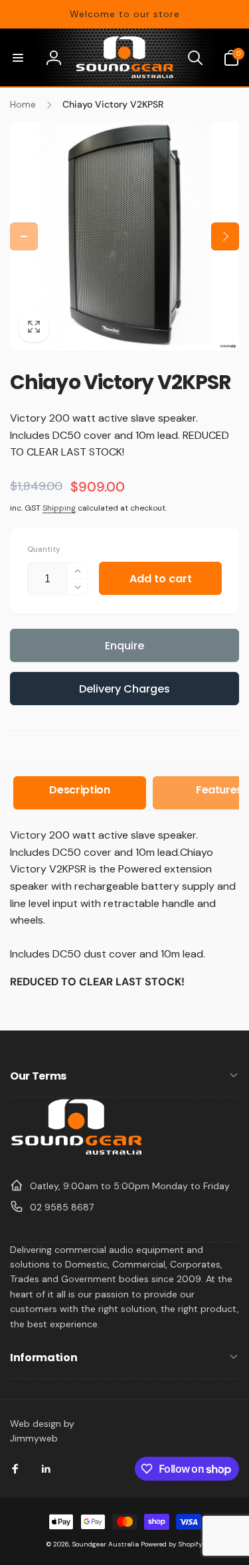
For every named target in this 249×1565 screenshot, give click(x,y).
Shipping (59, 508)
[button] (18, 57)
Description (79, 789)
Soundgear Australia (105, 1544)
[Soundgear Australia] (76, 1153)
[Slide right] (225, 236)
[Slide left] (24, 236)
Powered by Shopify (172, 1544)
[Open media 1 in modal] (124, 236)
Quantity (43, 549)
